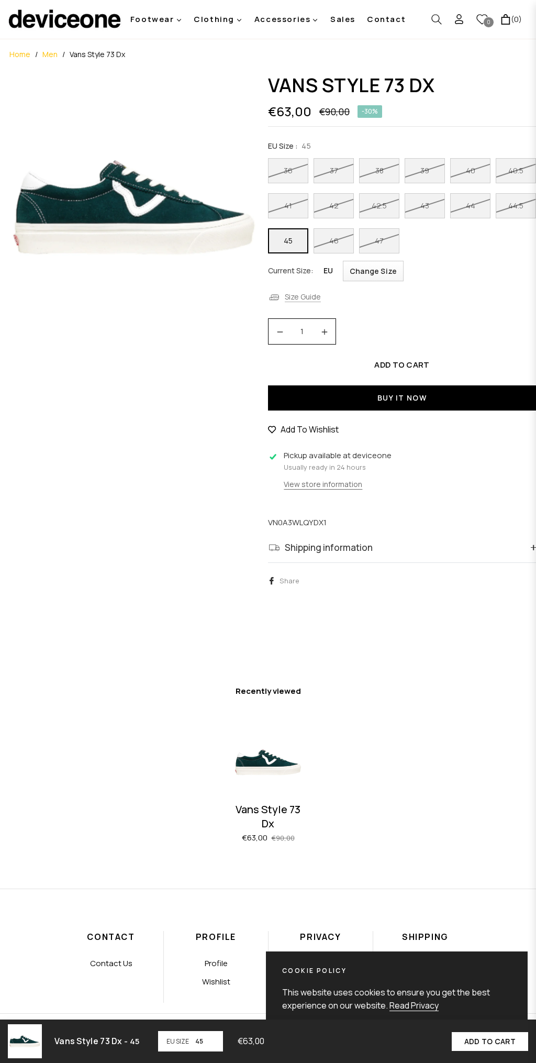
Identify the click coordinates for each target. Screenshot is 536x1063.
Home (19, 54)
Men (50, 54)
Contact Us (111, 963)
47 (379, 241)
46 (334, 241)
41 (288, 206)
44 (470, 206)
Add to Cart (490, 1041)
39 (424, 170)
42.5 (379, 206)
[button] (436, 19)
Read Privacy (414, 1005)
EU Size (177, 1041)
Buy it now (402, 398)
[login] (459, 19)
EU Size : (289, 145)
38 (379, 170)
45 (288, 241)
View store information (323, 484)
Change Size (373, 271)
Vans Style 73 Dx (268, 816)
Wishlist (216, 981)
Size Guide (303, 297)
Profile (216, 963)
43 (424, 206)
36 (288, 170)
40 (470, 170)
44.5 (515, 206)
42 (334, 206)
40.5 (515, 170)
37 (334, 170)
